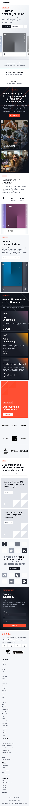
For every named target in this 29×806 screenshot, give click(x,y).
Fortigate (4, 688)
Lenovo (4, 699)
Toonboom (4, 728)
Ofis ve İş (4, 755)
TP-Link (4, 730)
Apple (3, 666)
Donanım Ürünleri (6, 759)
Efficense (4, 683)
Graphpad (4, 690)
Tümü (3, 740)
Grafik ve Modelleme (7, 745)
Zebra (3, 735)
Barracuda (4, 676)
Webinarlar (4, 792)
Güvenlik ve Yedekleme (8, 743)
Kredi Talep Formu (6, 774)
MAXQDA (4, 711)
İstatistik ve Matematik (8, 747)
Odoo (3, 716)
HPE (3, 695)
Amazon (4, 664)
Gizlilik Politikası (6, 803)
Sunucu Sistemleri (6, 752)
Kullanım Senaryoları (7, 782)
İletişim (3, 772)
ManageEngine (5, 709)
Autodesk (4, 674)
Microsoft (4, 713)
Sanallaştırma (5, 750)
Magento (4, 706)
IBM (3, 697)
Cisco (3, 678)
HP (2, 692)
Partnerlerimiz (5, 770)
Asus (3, 671)
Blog (3, 780)
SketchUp (4, 723)
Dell (3, 681)
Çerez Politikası (23, 803)
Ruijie (3, 718)
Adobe (3, 662)
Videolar (4, 787)
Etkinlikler (4, 789)
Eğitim (3, 757)
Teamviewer (5, 725)
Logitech (4, 702)
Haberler (4, 785)
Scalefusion (5, 721)
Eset (3, 685)
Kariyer (3, 767)
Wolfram (4, 732)
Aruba (3, 669)
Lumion (3, 704)
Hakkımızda (5, 765)
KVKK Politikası (15, 803)
